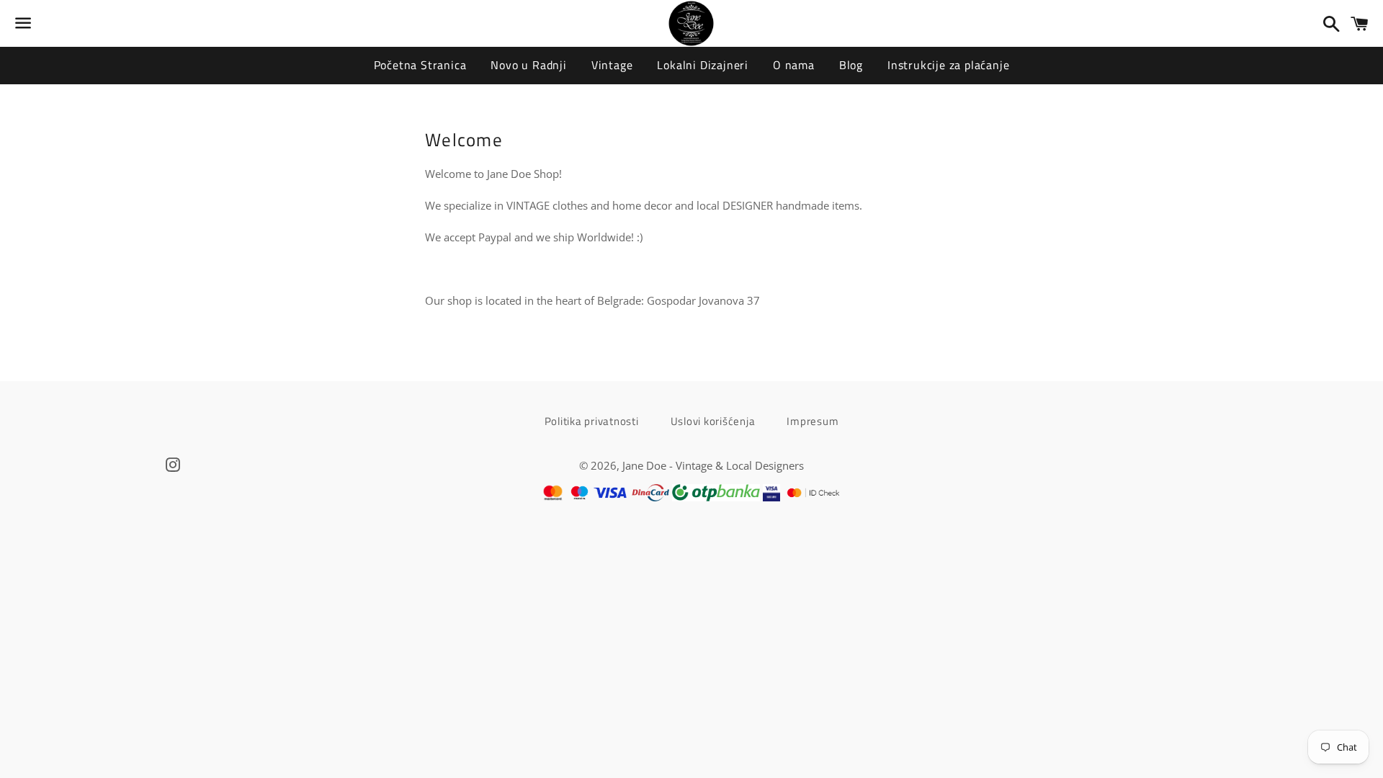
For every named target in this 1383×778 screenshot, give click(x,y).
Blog (851, 64)
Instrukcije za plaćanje (948, 64)
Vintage (612, 64)
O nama (794, 64)
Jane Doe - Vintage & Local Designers (713, 465)
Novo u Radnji (528, 64)
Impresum (812, 421)
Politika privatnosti (592, 421)
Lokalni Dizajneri (702, 64)
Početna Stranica (420, 64)
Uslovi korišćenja (713, 421)
